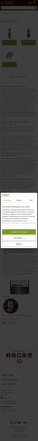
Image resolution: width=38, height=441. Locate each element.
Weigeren (19, 244)
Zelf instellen (18, 238)
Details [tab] (19, 200)
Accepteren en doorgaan (19, 232)
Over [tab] (31, 200)
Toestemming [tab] (6, 200)
